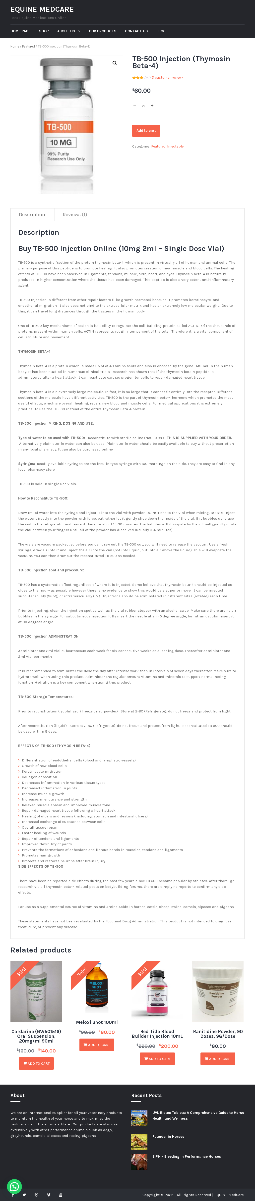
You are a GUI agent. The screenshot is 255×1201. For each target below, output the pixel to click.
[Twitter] (24, 1195)
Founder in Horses (168, 1136)
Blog (161, 31)
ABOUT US (66, 31)
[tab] (32, 214)
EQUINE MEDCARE (42, 9)
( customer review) (167, 77)
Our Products (103, 31)
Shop (44, 31)
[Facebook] (14, 1195)
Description (32, 214)
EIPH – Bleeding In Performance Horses (186, 1156)
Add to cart (146, 130)
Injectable (175, 146)
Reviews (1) (75, 214)
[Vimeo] (48, 1195)
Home (14, 46)
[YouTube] (60, 1195)
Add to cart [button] (38, 1063)
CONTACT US (136, 31)
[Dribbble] (36, 1195)
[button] (114, 63)
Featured (28, 46)
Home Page (20, 31)
